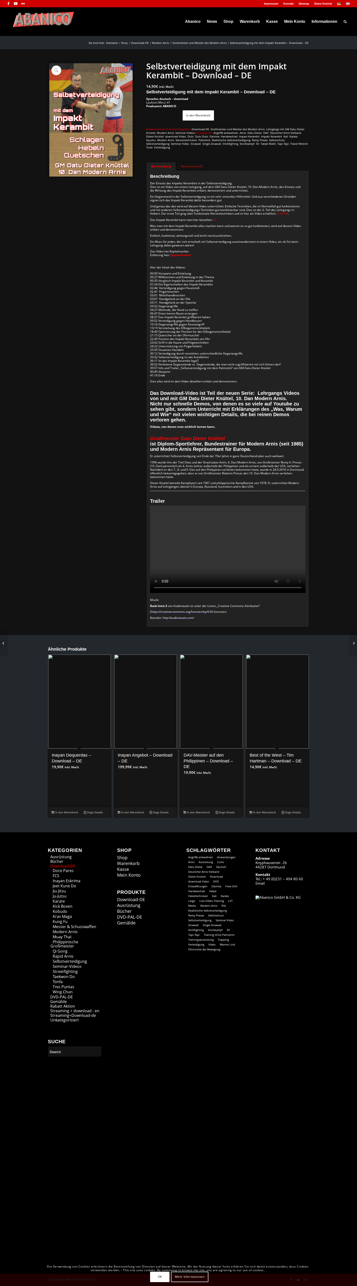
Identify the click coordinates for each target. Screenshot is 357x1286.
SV (257, 144)
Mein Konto (129, 875)
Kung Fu (60, 921)
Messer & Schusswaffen (74, 926)
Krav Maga (62, 916)
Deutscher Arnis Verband (285, 133)
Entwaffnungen (197, 886)
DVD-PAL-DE (61, 997)
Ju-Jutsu (60, 896)
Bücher (56, 861)
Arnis (243, 133)
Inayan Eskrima (66, 880)
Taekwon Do (64, 976)
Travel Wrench (299, 144)
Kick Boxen (62, 906)
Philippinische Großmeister (64, 944)
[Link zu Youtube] (15, 3)
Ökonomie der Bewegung (204, 949)
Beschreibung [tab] (161, 166)
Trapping (223, 939)
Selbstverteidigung (158, 144)
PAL (223, 905)
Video (212, 944)
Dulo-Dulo (201, 136)
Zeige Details (94, 812)
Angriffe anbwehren (225, 133)
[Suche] (345, 21)
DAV (266, 133)
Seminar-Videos (185, 133)
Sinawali (196, 144)
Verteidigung (162, 147)
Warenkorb (128, 863)
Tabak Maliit (268, 144)
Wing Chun (63, 992)
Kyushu (151, 140)
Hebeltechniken (198, 896)
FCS (56, 875)
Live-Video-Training (211, 901)
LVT (230, 901)
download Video (175, 136)
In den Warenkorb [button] (66, 812)
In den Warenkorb (198, 115)
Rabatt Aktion (62, 1006)
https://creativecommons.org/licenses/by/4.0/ (181, 612)
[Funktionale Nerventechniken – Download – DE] (4, 643)
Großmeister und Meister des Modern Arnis (238, 129)
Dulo (190, 136)
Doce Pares (63, 870)
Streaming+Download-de (73, 1015)
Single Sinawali (212, 144)
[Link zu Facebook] (8, 3)
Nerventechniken (186, 140)
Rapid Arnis (63, 956)
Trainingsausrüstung (201, 939)
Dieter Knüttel (323, 3)
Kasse (123, 869)
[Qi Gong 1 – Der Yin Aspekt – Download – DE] (353, 643)
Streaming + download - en (74, 1010)
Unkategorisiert (64, 1020)
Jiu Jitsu (59, 891)
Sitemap (304, 3)
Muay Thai (62, 936)
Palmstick (204, 140)
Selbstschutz (277, 140)
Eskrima (214, 136)
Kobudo (60, 911)
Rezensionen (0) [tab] (192, 166)
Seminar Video (180, 144)
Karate (293, 136)
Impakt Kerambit (271, 136)
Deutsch (221, 867)
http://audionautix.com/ (178, 618)
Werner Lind (227, 944)
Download (216, 876)
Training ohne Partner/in (219, 935)
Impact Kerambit (249, 136)
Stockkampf (247, 144)
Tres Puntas (63, 986)
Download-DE (200, 129)
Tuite (149, 147)
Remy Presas (260, 140)
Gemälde (58, 1001)
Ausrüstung (61, 856)
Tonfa (58, 981)
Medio (192, 905)
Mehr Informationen (190, 1277)
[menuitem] (271, 3)
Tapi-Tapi (283, 144)
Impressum (271, 3)
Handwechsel (229, 136)
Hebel (212, 891)
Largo (191, 901)
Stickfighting (230, 144)
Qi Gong (60, 951)
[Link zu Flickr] (23, 3)
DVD (216, 881)
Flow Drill (231, 886)
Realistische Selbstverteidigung (231, 140)
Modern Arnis (165, 133)
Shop (122, 857)
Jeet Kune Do (64, 886)
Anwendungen (226, 857)
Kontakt (288, 3)
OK (160, 1277)
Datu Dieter (254, 133)
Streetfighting (65, 971)
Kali (285, 136)
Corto (220, 862)
